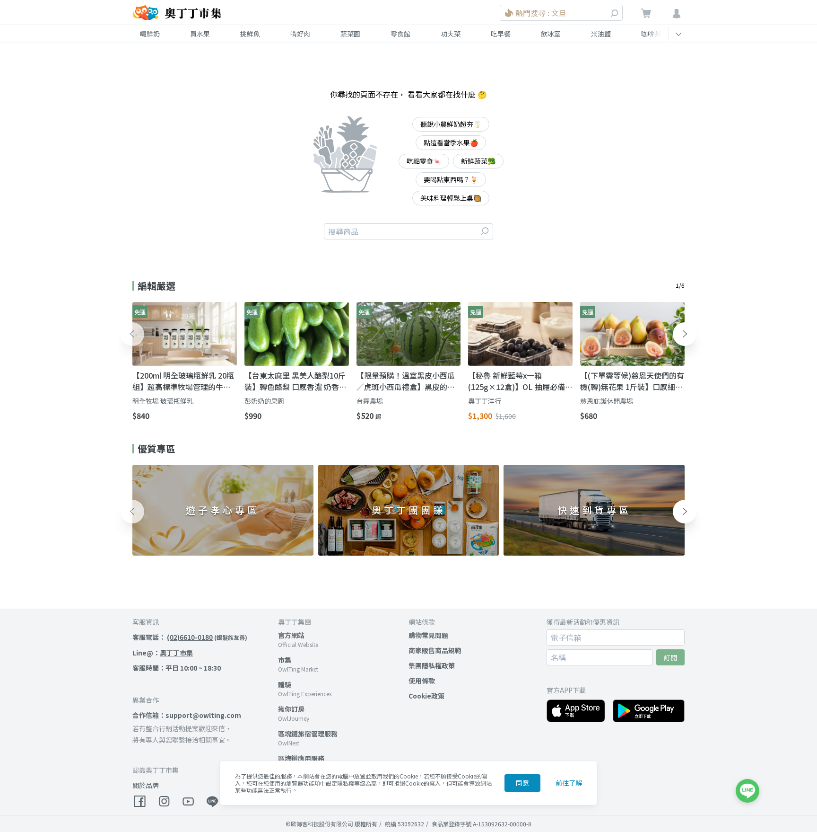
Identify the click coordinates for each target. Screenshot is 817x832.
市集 (284, 659)
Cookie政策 (426, 695)
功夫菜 (451, 33)
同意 (522, 783)
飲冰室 (551, 33)
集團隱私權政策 (431, 665)
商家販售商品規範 (434, 650)
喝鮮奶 (150, 33)
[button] (132, 334)
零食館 (400, 33)
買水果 (200, 33)
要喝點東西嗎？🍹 (451, 179)
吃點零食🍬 (424, 161)
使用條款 (421, 680)
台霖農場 (369, 401)
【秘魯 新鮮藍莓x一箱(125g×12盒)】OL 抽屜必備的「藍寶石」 (516, 381)
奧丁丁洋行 (484, 401)
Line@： (162, 652)
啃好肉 (300, 33)
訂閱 (670, 657)
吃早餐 (501, 33)
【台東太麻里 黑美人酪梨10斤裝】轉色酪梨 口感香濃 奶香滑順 (295, 381)
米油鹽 (601, 33)
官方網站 (291, 635)
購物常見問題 (428, 635)
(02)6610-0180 (190, 637)
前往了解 (569, 783)
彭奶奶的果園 (264, 401)
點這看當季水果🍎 (451, 142)
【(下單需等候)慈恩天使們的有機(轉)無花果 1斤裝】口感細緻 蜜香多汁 (632, 381)
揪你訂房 (291, 709)
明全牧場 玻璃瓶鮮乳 (162, 401)
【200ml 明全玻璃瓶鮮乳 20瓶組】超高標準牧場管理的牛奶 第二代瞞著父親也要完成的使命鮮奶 (183, 381)
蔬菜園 (350, 33)
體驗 (284, 684)
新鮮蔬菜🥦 (478, 161)
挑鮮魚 (250, 33)
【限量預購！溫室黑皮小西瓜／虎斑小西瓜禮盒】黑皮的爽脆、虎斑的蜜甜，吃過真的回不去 (405, 381)
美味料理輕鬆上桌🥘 (450, 198)
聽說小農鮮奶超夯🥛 (450, 124)
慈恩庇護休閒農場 (606, 401)
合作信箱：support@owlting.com (186, 715)
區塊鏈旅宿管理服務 (308, 733)
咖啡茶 (651, 33)
